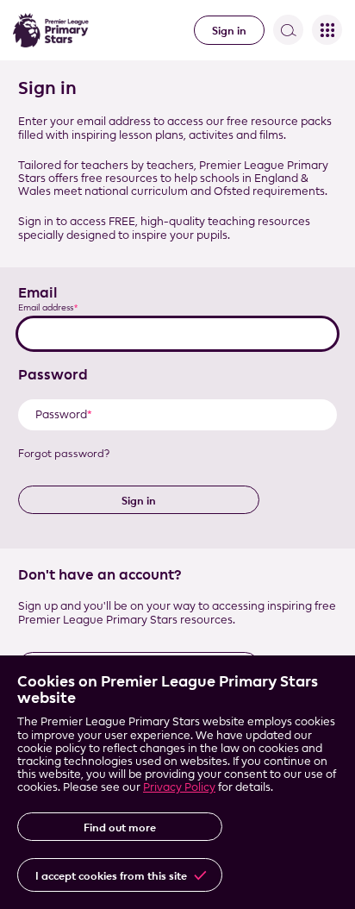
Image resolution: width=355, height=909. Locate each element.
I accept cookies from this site (111, 875)
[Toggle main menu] (327, 30)
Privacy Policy (179, 786)
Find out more (120, 827)
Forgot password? (63, 454)
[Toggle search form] (288, 30)
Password (53, 374)
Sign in (229, 30)
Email (38, 292)
